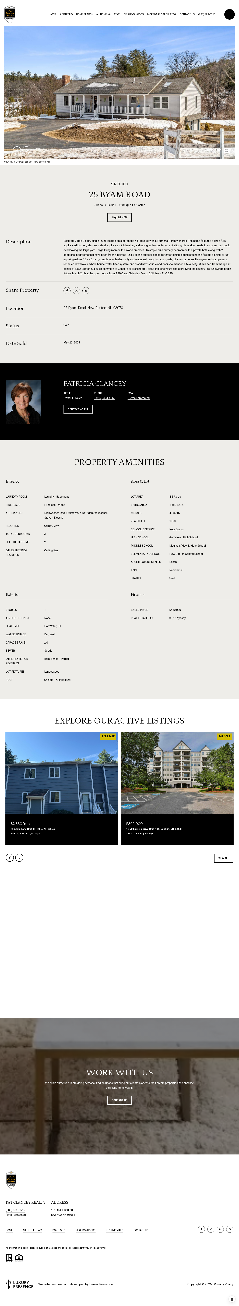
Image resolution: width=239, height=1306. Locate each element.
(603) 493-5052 (105, 398)
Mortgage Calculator (161, 14)
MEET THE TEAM (32, 1230)
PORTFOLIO (58, 1230)
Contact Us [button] (119, 1100)
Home (53, 14)
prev (17, 150)
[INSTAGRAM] (210, 1229)
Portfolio (66, 14)
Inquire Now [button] (119, 217)
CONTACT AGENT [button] (78, 409)
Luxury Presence (101, 1284)
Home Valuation (110, 14)
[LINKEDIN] (220, 1229)
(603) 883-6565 (206, 14)
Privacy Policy (223, 1284)
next (26, 150)
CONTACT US (141, 1230)
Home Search (84, 14)
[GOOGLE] (229, 1229)
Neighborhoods (134, 14)
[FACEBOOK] (201, 1229)
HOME (9, 1230)
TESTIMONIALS (114, 1230)
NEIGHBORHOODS (86, 1230)
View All (223, 858)
